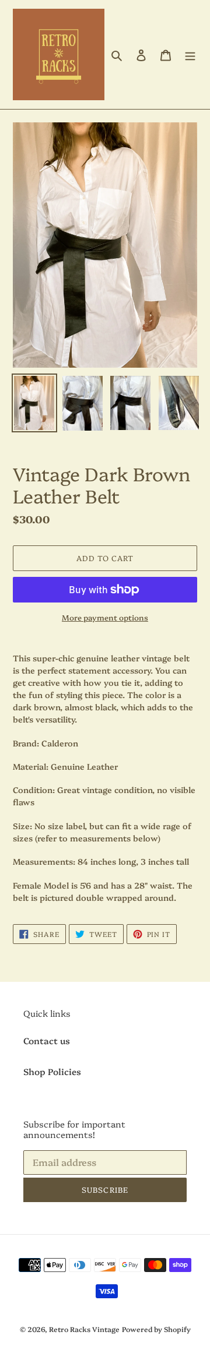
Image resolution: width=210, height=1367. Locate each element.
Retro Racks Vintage (84, 1329)
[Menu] (190, 54)
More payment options (105, 617)
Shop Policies (52, 1071)
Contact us (46, 1040)
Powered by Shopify (156, 1329)
